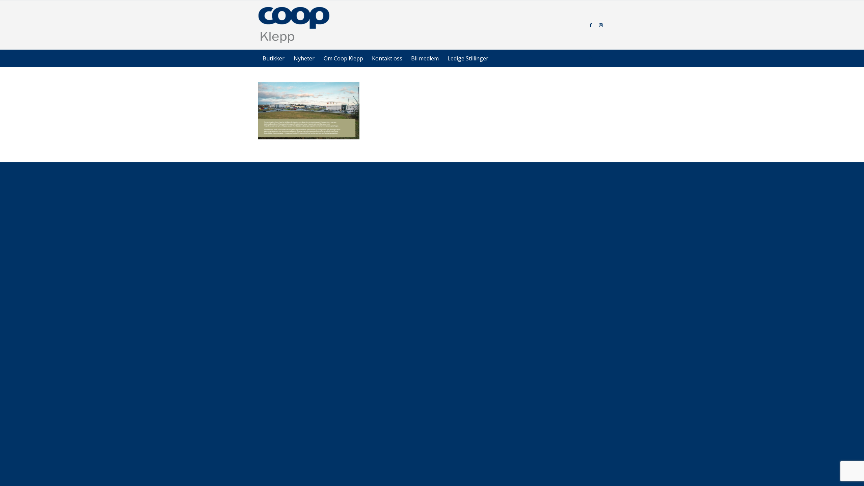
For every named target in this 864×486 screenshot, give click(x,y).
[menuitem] (273, 58)
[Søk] (590, 58)
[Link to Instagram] (601, 25)
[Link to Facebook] (591, 25)
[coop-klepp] (294, 25)
